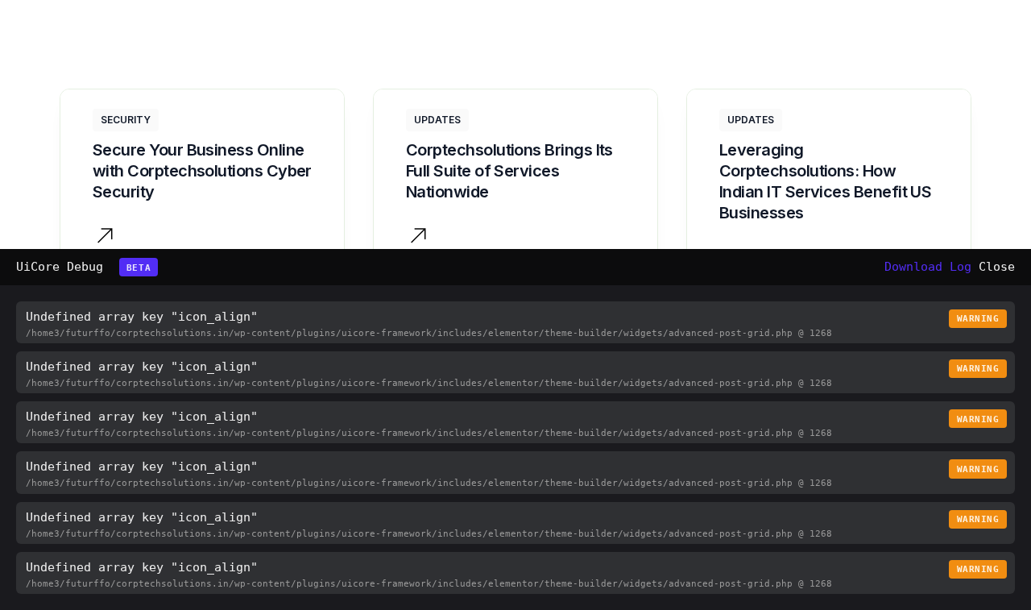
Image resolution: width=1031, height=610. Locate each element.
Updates (437, 120)
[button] (105, 238)
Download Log (927, 266)
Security (126, 120)
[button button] (418, 238)
